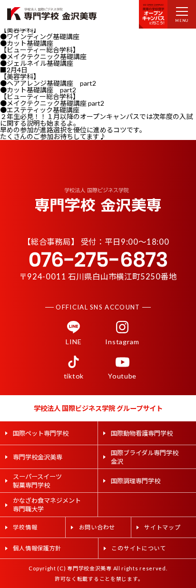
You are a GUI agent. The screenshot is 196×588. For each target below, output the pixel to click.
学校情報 (25, 527)
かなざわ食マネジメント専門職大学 (47, 505)
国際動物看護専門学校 (142, 433)
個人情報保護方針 (37, 548)
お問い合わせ (97, 527)
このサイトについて (138, 548)
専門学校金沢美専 (37, 457)
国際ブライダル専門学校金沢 (144, 457)
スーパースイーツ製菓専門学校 (37, 481)
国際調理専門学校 (135, 481)
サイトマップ (162, 527)
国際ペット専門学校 (41, 433)
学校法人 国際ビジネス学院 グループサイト (98, 408)
